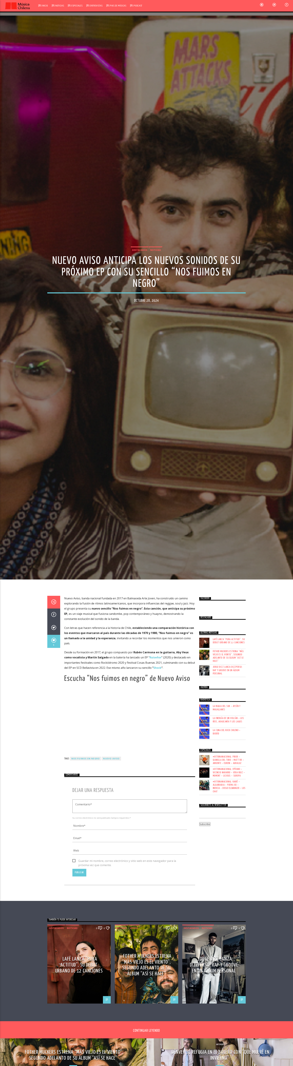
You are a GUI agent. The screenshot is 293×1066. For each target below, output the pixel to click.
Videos (134, 968)
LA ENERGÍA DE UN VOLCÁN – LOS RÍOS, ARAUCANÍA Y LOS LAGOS (228, 760)
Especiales (77, 6)
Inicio (45, 6)
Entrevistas (96, 6)
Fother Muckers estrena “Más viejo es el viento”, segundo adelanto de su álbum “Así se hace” (228, 697)
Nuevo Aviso (111, 799)
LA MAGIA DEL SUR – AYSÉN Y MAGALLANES (227, 748)
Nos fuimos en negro (85, 799)
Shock (157, 708)
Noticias (59, 6)
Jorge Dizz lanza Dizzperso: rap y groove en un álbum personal (228, 710)
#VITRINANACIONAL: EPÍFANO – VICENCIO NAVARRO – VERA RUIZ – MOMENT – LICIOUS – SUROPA (229, 813)
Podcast (138, 6)
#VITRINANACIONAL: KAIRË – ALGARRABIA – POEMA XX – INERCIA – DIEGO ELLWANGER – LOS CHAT (229, 827)
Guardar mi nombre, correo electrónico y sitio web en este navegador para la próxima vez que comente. (127, 902)
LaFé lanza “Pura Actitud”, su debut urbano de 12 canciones (229, 681)
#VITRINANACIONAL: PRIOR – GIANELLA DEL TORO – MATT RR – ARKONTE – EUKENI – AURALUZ (228, 800)
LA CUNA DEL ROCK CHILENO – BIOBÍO (227, 772)
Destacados (139, 268)
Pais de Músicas (118, 6)
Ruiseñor (155, 698)
